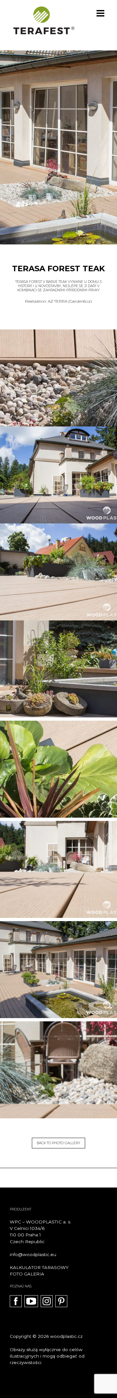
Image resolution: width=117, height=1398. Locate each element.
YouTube (31, 1301)
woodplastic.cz (66, 1336)
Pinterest (61, 1301)
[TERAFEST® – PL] (44, 20)
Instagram (47, 1301)
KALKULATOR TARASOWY (39, 1267)
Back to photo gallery (58, 1143)
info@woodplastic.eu (33, 1254)
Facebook (16, 1301)
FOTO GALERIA (27, 1273)
